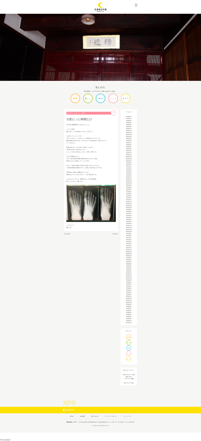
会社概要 (82, 416)
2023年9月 (128, 186)
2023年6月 (128, 191)
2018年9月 (128, 304)
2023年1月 (128, 201)
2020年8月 (128, 259)
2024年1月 (128, 178)
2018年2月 (128, 318)
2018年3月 (128, 316)
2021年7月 (128, 237)
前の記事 (67, 233)
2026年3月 (128, 126)
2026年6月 (128, 120)
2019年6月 (128, 286)
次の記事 (114, 233)
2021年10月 (129, 231)
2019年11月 (129, 277)
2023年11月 (129, 182)
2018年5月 (128, 312)
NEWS (72, 416)
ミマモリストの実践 (129, 378)
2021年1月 (128, 249)
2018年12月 (129, 298)
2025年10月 (129, 136)
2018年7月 (128, 308)
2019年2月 (128, 294)
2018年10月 (129, 302)
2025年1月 (128, 154)
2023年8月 (128, 187)
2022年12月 (129, 203)
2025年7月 (128, 142)
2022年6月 (128, 215)
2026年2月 (128, 128)
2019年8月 (128, 283)
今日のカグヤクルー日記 (129, 374)
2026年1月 (128, 130)
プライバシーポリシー (111, 416)
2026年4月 (128, 124)
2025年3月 (128, 150)
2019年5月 (128, 289)
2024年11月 (129, 158)
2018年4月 (128, 314)
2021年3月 (128, 245)
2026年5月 (128, 122)
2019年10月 (129, 279)
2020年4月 (128, 267)
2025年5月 (128, 146)
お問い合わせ (95, 416)
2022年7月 (128, 213)
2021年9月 (128, 233)
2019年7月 (128, 285)
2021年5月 (128, 241)
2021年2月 (128, 247)
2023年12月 (129, 180)
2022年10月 (129, 207)
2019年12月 (129, 275)
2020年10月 (129, 255)
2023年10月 (129, 184)
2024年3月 (128, 174)
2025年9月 (128, 138)
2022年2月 (128, 223)
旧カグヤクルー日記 (129, 383)
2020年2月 (128, 271)
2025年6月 (128, 144)
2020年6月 (128, 263)
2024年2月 (128, 176)
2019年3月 (128, 292)
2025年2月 (128, 152)
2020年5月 (128, 265)
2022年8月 (128, 211)
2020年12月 (129, 251)
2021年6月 (128, 239)
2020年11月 (129, 253)
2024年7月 (128, 166)
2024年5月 (128, 170)
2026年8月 (128, 116)
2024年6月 (128, 168)
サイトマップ (127, 416)
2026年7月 (128, 118)
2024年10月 (129, 160)
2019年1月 (128, 296)
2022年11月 (129, 205)
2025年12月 (129, 132)
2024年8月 (128, 164)
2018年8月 (128, 306)
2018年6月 (128, 310)
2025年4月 (128, 148)
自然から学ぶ (128, 376)
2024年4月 (128, 172)
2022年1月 (128, 225)
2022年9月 (128, 209)
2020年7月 (128, 261)
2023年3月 (128, 197)
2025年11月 (129, 134)
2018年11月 (129, 300)
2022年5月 (128, 217)
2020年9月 (128, 257)
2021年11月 (129, 229)
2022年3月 (128, 221)
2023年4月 (128, 195)
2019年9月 (128, 281)
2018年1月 (128, 320)
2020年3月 (128, 269)
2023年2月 (128, 199)
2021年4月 (128, 243)
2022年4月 (128, 219)
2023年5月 (128, 193)
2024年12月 (129, 156)
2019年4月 (128, 291)
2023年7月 (128, 189)
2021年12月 (129, 227)
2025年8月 (128, 140)
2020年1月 (128, 273)
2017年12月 (129, 322)
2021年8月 (128, 235)
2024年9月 (128, 162)
